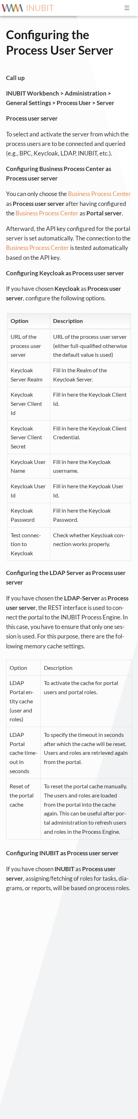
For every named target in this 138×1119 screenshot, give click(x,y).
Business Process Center (99, 193)
